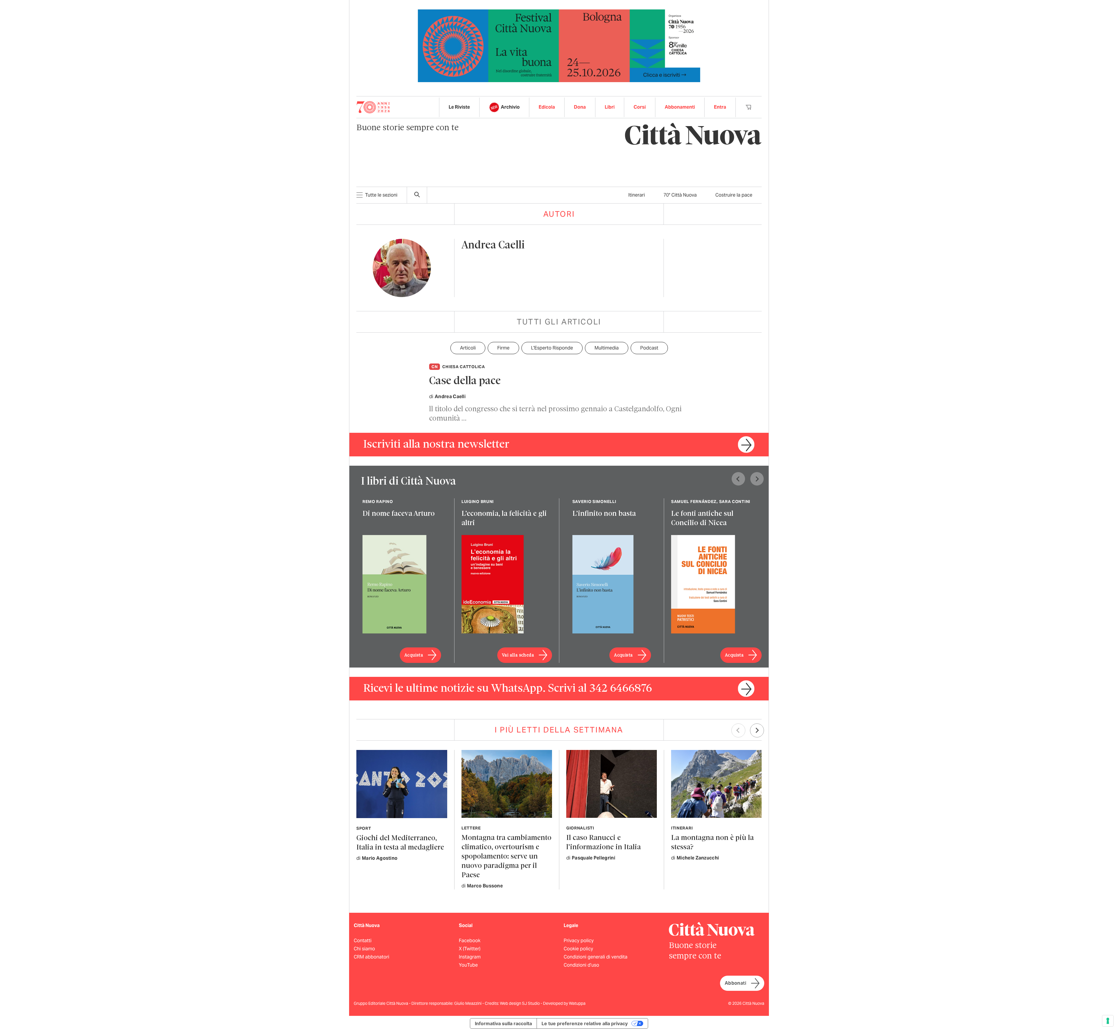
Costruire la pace (733, 195)
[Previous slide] (738, 479)
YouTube (468, 965)
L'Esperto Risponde (552, 348)
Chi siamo (364, 949)
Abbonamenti (680, 107)
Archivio (510, 107)
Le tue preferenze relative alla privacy (585, 1023)
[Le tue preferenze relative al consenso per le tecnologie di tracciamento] (1107, 1020)
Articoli (468, 348)
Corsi (640, 107)
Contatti (363, 941)
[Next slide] (757, 479)
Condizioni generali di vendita (595, 957)
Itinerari (636, 195)
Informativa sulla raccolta (503, 1023)
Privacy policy (579, 941)
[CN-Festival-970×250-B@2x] (559, 45)
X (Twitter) (469, 949)
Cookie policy (578, 949)
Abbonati (735, 983)
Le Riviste (459, 107)
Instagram (470, 957)
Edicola (547, 107)
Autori (559, 214)
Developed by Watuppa (564, 1003)
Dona (580, 107)
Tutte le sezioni (381, 195)
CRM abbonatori (371, 957)
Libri (610, 107)
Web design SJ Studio (520, 1003)
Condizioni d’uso (581, 965)
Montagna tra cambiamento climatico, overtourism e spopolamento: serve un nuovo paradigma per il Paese (506, 856)
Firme (503, 348)
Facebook (469, 941)
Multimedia (607, 348)
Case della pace (465, 381)
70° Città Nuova (680, 195)
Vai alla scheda (518, 655)
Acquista (413, 655)
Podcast (649, 348)
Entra (720, 107)
